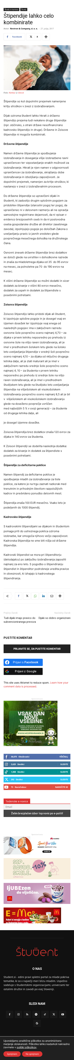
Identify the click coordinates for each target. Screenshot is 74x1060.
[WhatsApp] (35, 596)
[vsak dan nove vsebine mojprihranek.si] (30, 745)
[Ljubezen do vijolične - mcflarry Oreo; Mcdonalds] (37, 905)
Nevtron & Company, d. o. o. (24, 28)
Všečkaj (63, 756)
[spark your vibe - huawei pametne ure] (32, 856)
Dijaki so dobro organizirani (54, 618)
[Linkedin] (43, 596)
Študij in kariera (11, 9)
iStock (21, 92)
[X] (26, 596)
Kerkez (12, 92)
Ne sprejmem (32, 1054)
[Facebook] (18, 596)
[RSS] (27, 1014)
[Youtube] (62, 1014)
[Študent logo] (37, 951)
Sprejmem (12, 1054)
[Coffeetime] (37, 881)
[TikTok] (44, 1014)
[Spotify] (36, 1014)
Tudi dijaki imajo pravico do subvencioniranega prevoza (20, 619)
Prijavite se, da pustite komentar (37, 648)
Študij (23, 9)
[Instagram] (18, 1014)
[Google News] (36, 1023)
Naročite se (61, 787)
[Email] (51, 596)
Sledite (64, 764)
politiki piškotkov (26, 1047)
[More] (46, 36)
